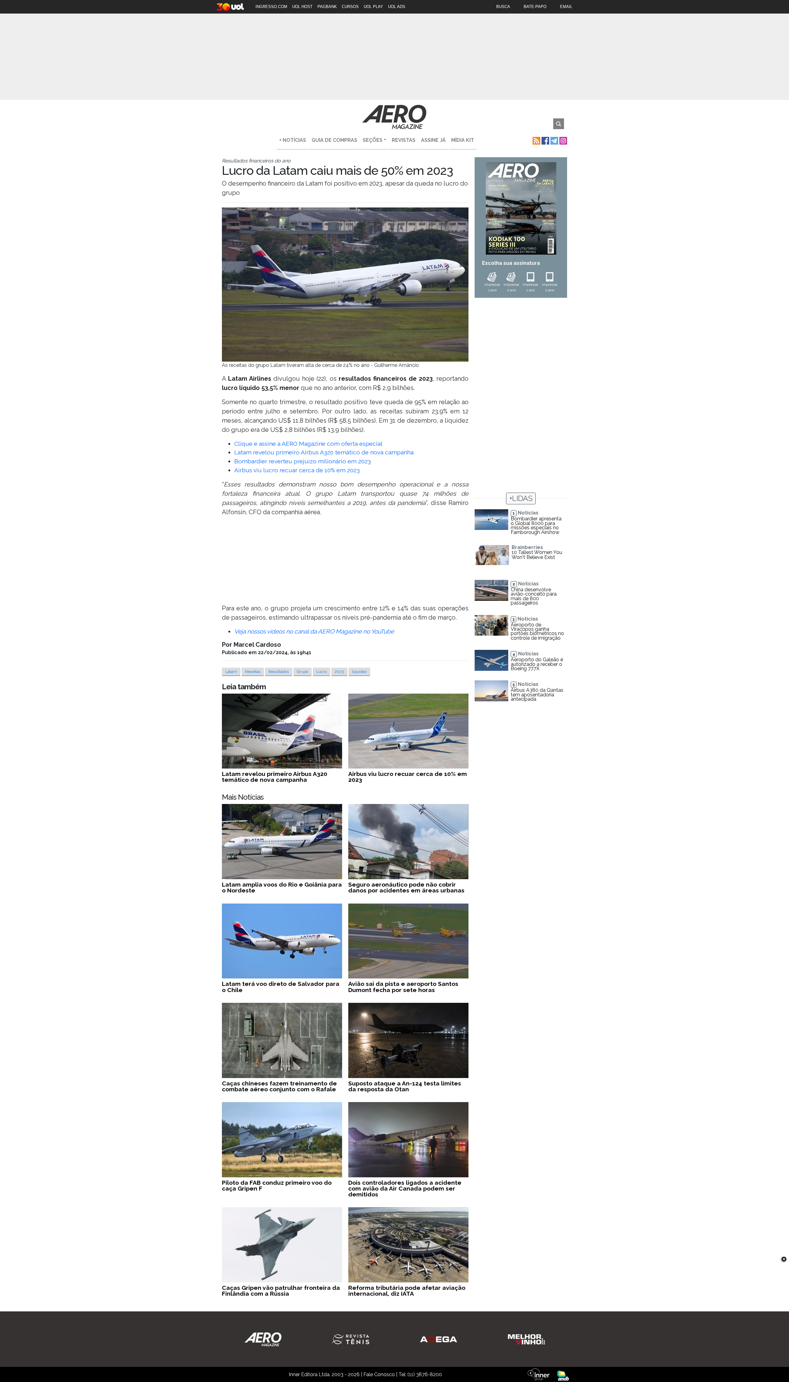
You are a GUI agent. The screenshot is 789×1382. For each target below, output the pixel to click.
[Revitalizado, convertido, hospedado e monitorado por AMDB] (563, 1375)
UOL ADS (396, 6)
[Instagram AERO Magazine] (562, 140)
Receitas (252, 671)
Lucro (321, 671)
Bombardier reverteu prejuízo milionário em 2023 (302, 461)
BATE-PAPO (535, 6)
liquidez (359, 671)
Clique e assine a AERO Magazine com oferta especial (308, 443)
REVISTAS (403, 140)
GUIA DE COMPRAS (334, 140)
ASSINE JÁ (433, 140)
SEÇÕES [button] (372, 140)
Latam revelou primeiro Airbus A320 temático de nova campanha (324, 452)
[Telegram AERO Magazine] (553, 140)
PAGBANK (327, 6)
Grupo (302, 671)
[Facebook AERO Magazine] (544, 140)
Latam (231, 671)
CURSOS (350, 6)
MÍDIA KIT (462, 140)
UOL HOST (302, 6)
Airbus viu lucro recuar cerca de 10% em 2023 (297, 470)
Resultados (278, 671)
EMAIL (566, 6)
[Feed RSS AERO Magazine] (535, 140)
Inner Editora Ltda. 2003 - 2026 (324, 1374)
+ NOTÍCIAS (292, 140)
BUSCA (503, 6)
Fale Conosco (379, 1374)
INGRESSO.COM (271, 6)
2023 (339, 671)
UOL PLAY (373, 6)
